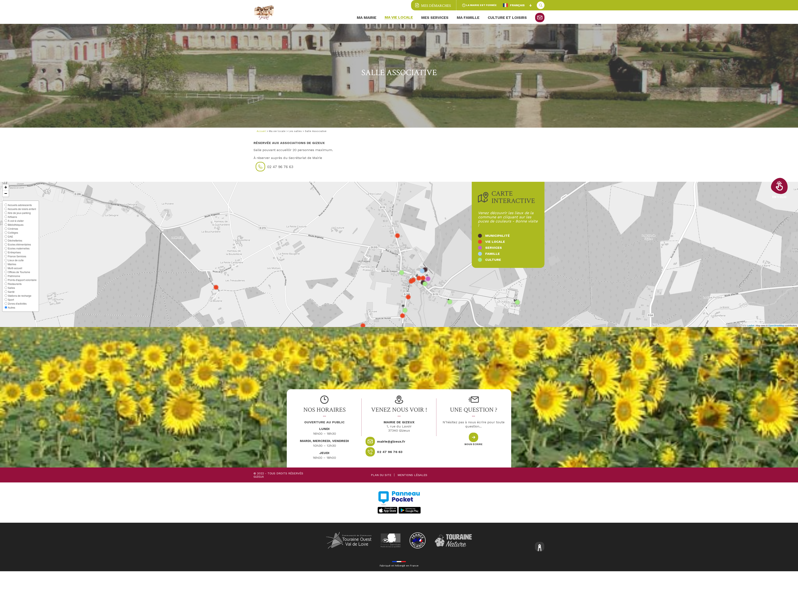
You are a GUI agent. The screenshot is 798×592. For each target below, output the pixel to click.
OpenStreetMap (776, 325)
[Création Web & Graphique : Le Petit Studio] (539, 547)
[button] (5, 187)
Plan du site (381, 475)
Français (517, 5)
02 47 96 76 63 (390, 452)
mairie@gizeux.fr (391, 441)
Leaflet (750, 325)
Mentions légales (412, 475)
